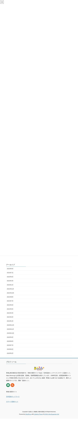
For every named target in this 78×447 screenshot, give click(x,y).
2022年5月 (10, 276)
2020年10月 (10, 333)
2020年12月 (10, 325)
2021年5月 (10, 309)
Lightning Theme (38, 414)
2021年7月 (10, 301)
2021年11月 (10, 289)
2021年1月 (10, 321)
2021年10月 (10, 293)
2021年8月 (10, 297)
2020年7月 (10, 345)
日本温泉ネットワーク (13, 396)
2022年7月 (10, 272)
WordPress (28, 414)
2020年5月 (10, 353)
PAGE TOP (74, 432)
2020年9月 (10, 337)
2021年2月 (10, 317)
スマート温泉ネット (12, 401)
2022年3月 (10, 281)
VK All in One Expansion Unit (51, 414)
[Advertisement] (39, 432)
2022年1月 (10, 285)
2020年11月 (10, 329)
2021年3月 (10, 313)
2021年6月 (10, 305)
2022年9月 (10, 268)
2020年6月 (10, 349)
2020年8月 (10, 341)
